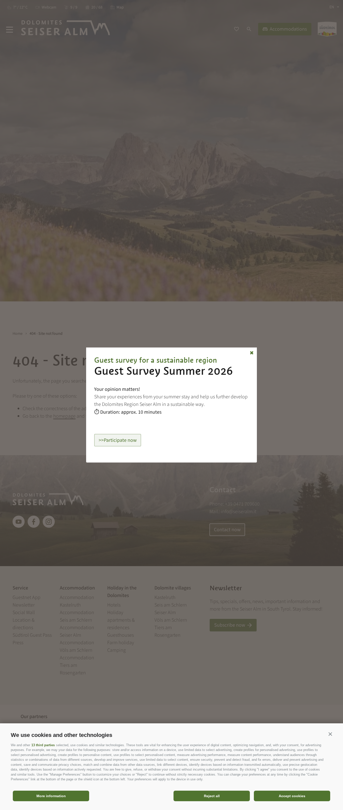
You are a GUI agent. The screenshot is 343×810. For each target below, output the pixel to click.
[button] (330, 734)
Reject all (212, 796)
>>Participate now (118, 440)
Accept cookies (292, 796)
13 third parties (43, 745)
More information (51, 796)
